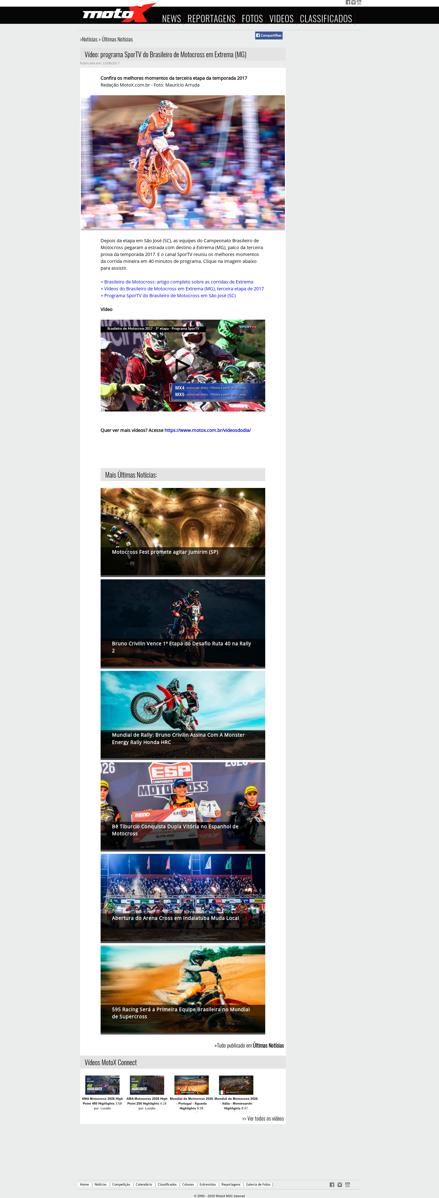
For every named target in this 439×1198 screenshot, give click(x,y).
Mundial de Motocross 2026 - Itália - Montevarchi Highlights (236, 1103)
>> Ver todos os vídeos (263, 1118)
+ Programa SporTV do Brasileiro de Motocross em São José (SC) (168, 295)
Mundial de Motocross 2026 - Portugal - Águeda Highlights (191, 1103)
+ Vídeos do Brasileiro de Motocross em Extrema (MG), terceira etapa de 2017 (182, 289)
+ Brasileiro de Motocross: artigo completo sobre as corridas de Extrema (177, 282)
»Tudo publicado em (249, 1045)
